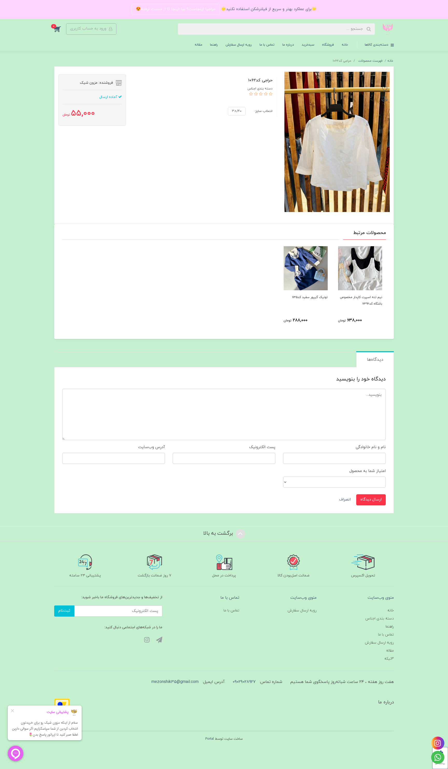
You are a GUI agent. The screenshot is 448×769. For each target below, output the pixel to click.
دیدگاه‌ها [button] (375, 360)
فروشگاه (328, 45)
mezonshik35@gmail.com (175, 682)
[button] (60, 29)
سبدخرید (308, 45)
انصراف (345, 499)
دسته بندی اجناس (379, 618)
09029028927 (244, 682)
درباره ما (288, 45)
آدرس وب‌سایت (151, 447)
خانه (345, 45)
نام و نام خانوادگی (371, 447)
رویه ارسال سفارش (239, 45)
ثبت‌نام (64, 610)
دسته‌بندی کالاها (377, 45)
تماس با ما (267, 45)
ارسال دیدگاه (371, 499)
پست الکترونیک (262, 447)
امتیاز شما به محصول (367, 471)
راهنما (214, 45)
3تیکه (389, 658)
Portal (209, 739)
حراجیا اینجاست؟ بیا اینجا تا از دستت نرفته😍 (176, 9)
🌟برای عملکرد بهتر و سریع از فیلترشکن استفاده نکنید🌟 (268, 9)
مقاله (198, 45)
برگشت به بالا (218, 533)
